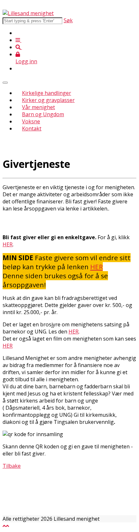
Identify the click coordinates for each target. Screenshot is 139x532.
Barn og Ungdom (43, 114)
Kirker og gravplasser (48, 100)
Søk (68, 20)
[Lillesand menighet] (28, 13)
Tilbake (12, 465)
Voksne (31, 121)
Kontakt (31, 128)
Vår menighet (38, 107)
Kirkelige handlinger (46, 93)
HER (8, 244)
